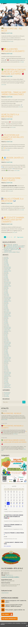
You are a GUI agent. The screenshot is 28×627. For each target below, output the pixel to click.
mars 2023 (6, 308)
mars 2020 (6, 353)
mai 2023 (6, 306)
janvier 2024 (6, 296)
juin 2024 (6, 289)
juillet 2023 (6, 303)
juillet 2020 (6, 348)
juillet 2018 (6, 378)
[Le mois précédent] (23, 486)
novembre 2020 (7, 343)
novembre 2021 (7, 328)
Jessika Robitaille (5, 592)
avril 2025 (6, 277)
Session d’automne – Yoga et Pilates (11, 179)
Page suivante (20, 237)
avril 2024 (6, 292)
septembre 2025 (7, 271)
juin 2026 (6, 259)
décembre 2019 (7, 357)
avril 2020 (6, 352)
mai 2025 (6, 276)
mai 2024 (6, 291)
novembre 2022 (7, 313)
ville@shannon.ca (9, 575)
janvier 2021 (6, 341)
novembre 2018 (7, 373)
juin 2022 (6, 319)
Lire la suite (10, 41)
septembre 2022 (7, 316)
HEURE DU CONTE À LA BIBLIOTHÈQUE (10, 115)
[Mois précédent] (4, 486)
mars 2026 (6, 263)
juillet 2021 (6, 333)
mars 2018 (6, 382)
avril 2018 (6, 381)
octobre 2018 (7, 375)
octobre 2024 (7, 284)
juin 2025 (6, 274)
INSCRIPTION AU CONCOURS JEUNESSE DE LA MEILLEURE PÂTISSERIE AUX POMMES (13, 71)
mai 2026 (6, 261)
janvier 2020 (6, 356)
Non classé (6, 395)
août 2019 (6, 362)
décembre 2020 (7, 342)
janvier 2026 (6, 266)
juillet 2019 (6, 363)
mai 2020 (6, 351)
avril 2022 (6, 322)
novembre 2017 (7, 385)
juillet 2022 (6, 318)
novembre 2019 (7, 358)
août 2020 (6, 347)
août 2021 (6, 332)
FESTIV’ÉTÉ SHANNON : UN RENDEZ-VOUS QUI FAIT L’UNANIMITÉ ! (13, 219)
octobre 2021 (7, 329)
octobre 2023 (7, 299)
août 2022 (6, 317)
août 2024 (6, 287)
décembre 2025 (7, 267)
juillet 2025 (6, 273)
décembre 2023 (7, 297)
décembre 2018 (7, 372)
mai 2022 (6, 321)
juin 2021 (6, 334)
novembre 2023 (7, 298)
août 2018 (6, 377)
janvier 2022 (6, 326)
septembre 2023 (7, 301)
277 (15, 237)
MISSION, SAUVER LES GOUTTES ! (12, 158)
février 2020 (6, 354)
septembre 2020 (7, 346)
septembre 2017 (7, 387)
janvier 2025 (6, 281)
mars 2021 (6, 338)
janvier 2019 (6, 371)
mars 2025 (6, 278)
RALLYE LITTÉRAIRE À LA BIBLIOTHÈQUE (12, 199)
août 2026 (6, 257)
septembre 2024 (7, 286)
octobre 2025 (7, 269)
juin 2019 (6, 365)
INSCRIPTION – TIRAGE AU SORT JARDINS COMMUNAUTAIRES (13, 93)
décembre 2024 (7, 282)
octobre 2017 (7, 386)
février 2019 (6, 369)
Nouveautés (6, 396)
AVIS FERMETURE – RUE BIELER (11, 29)
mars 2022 (6, 323)
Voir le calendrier (7, 546)
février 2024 (6, 294)
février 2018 (6, 383)
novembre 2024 (7, 283)
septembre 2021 (7, 331)
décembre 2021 (7, 327)
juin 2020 (6, 349)
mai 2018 (6, 380)
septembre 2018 (7, 376)
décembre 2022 (7, 312)
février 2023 (6, 309)
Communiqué (7, 393)
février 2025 (6, 279)
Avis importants (7, 392)
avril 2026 (6, 262)
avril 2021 (6, 337)
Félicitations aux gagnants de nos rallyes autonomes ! (12, 137)
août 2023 (6, 302)
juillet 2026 (6, 258)
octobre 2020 (7, 344)
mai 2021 (6, 336)
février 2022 (6, 324)
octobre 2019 (7, 359)
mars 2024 (6, 293)
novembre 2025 (7, 268)
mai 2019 (6, 366)
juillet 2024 (6, 288)
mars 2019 (6, 368)
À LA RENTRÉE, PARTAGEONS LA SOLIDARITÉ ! (13, 50)
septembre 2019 (7, 361)
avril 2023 (6, 307)
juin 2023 (6, 304)
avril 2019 (6, 367)
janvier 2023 (6, 311)
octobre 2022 (7, 314)
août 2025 (6, 272)
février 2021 (6, 339)
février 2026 (6, 264)
